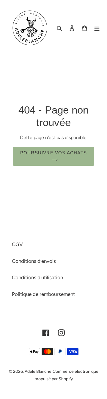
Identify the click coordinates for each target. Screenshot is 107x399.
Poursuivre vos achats (53, 152)
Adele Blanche (38, 371)
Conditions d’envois (34, 261)
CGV (17, 244)
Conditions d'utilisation (37, 277)
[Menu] (97, 28)
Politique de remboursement (43, 294)
